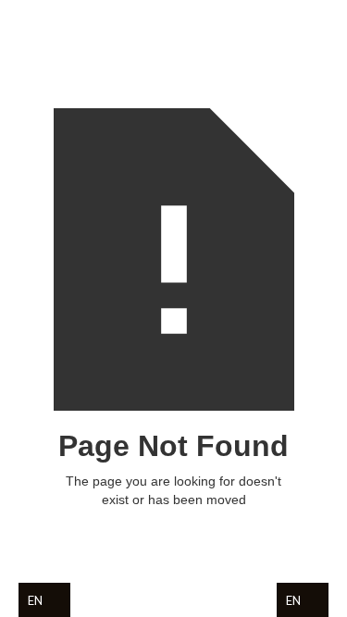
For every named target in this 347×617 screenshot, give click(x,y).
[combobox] (49, 600)
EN (35, 600)
